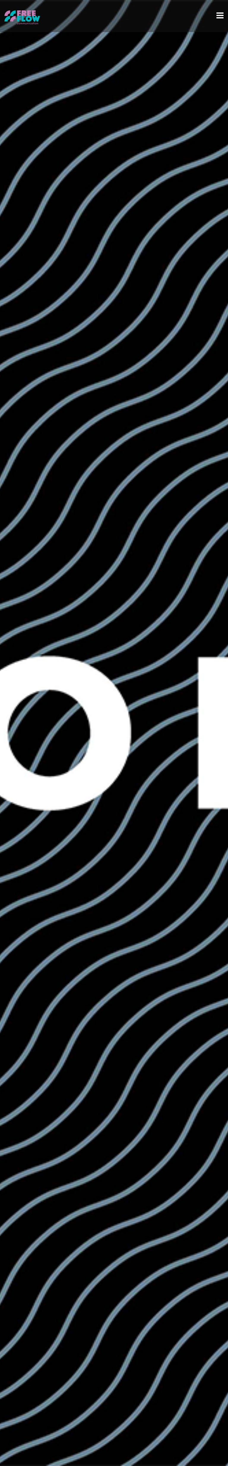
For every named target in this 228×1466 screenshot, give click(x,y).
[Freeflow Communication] (22, 20)
